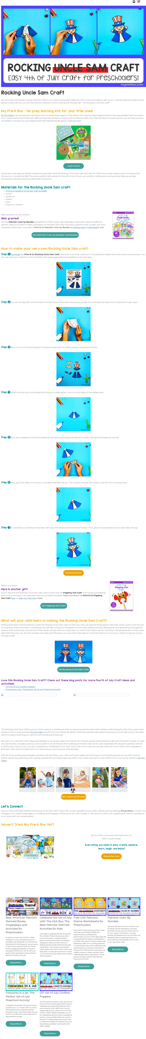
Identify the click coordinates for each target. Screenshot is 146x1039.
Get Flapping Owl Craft (54, 606)
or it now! (95, 227)
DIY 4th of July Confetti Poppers (55, 994)
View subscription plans (73, 797)
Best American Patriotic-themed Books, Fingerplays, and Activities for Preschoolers (22, 925)
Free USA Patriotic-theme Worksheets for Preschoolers (88, 921)
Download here (74, 573)
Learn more (74, 166)
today (30, 598)
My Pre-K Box (7, 115)
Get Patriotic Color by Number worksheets (55, 235)
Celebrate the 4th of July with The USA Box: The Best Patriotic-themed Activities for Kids (56, 923)
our (35, 254)
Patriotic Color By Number (119, 919)
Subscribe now (111, 856)
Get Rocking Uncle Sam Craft (74, 669)
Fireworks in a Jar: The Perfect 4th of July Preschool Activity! (20, 996)
